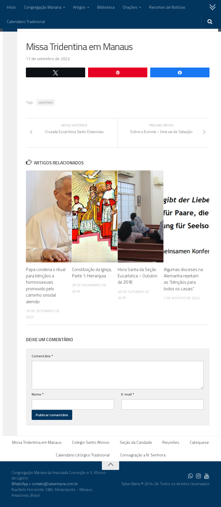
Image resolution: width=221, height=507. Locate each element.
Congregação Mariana (42, 7)
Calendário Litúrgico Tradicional (83, 455)
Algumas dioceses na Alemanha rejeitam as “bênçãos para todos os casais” (183, 279)
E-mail (127, 394)
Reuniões (170, 442)
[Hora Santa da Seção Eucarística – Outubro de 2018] (140, 216)
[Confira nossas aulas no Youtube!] (206, 476)
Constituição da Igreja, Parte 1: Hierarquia (92, 272)
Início (11, 7)
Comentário (42, 356)
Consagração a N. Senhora (142, 455)
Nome (37, 394)
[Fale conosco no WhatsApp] (190, 476)
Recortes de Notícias (167, 7)
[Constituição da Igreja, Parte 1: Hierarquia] (95, 216)
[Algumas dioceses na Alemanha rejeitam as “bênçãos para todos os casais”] (186, 216)
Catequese (199, 442)
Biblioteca (106, 7)
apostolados (46, 102)
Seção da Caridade (136, 442)
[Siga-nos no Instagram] (198, 476)
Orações (130, 7)
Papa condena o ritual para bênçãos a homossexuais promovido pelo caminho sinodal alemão (45, 285)
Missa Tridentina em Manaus (37, 442)
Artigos (79, 7)
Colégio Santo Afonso (90, 442)
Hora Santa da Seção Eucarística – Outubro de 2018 (137, 276)
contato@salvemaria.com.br (55, 484)
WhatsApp (20, 484)
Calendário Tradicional (26, 21)
